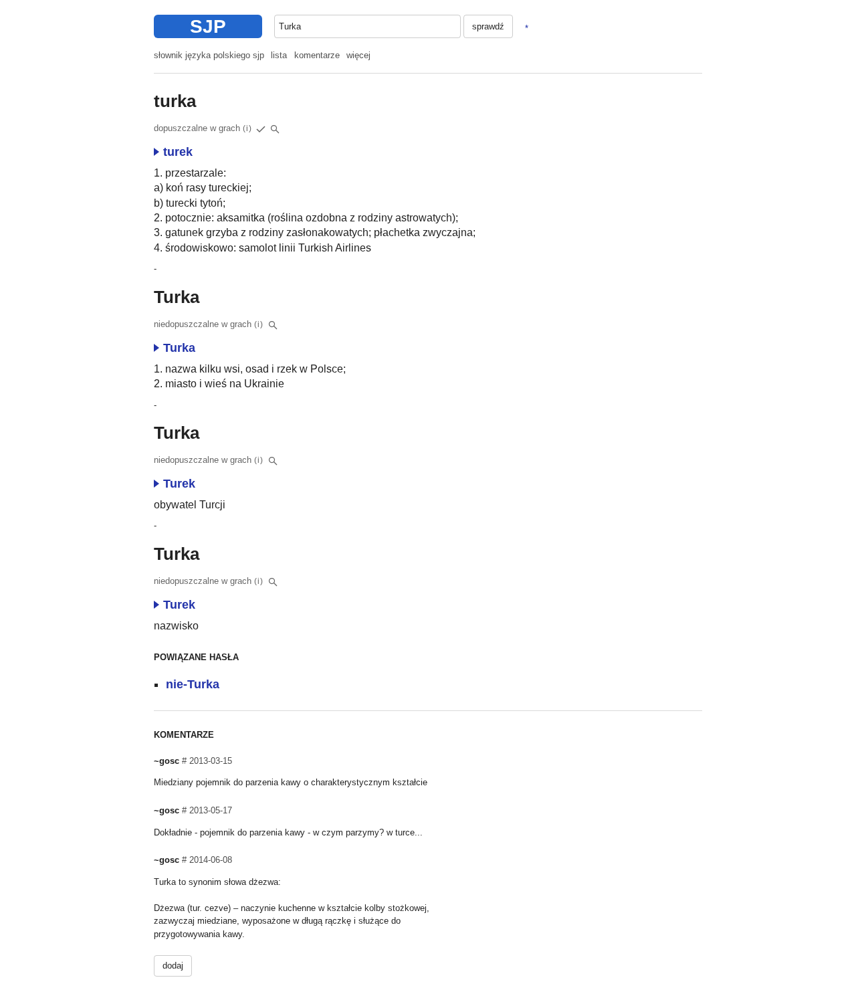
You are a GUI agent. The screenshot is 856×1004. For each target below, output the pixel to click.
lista (279, 55)
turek (178, 152)
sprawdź (488, 26)
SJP (208, 26)
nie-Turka (192, 684)
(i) (247, 128)
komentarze (317, 55)
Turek (179, 483)
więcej (358, 55)
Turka (179, 348)
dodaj (173, 966)
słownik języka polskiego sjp (209, 55)
